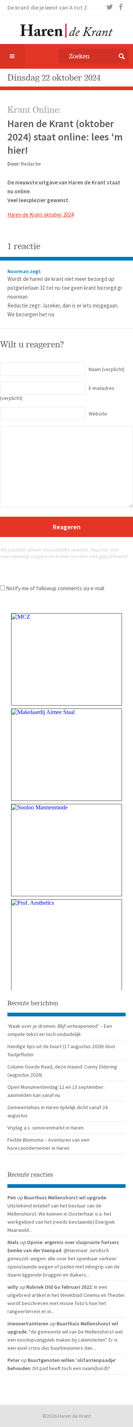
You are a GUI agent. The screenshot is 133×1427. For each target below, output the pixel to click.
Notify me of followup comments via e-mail (55, 588)
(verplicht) (107, 369)
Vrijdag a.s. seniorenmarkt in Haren (45, 1127)
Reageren (67, 527)
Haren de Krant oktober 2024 (40, 214)
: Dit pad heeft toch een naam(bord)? (70, 1368)
